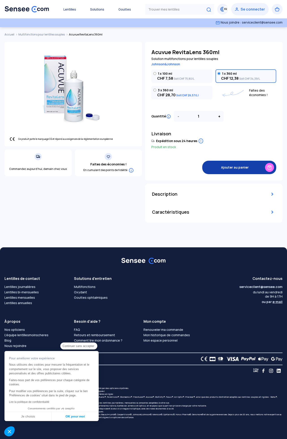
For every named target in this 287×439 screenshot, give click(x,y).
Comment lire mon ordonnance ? (98, 340)
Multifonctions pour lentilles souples (41, 34)
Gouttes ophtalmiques (91, 297)
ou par (272, 302)
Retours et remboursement (94, 335)
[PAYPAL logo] (247, 359)
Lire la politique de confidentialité (29, 402)
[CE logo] (203, 359)
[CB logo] (211, 359)
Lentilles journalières (19, 287)
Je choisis (28, 416)
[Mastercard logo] (219, 359)
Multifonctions (85, 287)
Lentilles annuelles (18, 303)
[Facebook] (263, 370)
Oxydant (80, 292)
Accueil (9, 34)
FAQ (77, 329)
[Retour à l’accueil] (26, 9)
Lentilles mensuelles (19, 297)
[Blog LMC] (256, 370)
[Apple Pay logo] (262, 359)
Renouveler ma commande (163, 329)
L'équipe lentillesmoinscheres (26, 335)
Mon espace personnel (161, 340)
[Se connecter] (250, 9)
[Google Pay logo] (276, 359)
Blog (7, 340)
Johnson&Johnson (165, 64)
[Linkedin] (278, 370)
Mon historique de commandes (167, 335)
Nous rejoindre (15, 346)
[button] (9, 431)
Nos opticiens (14, 329)
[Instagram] (271, 370)
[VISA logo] (231, 359)
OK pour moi (75, 416)
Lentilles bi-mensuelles (21, 292)
